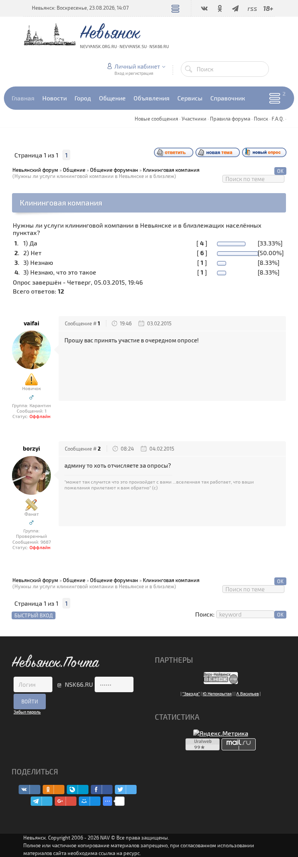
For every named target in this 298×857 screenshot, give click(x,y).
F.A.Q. (278, 119)
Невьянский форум (35, 170)
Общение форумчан (114, 170)
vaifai (31, 323)
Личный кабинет (137, 66)
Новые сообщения (156, 119)
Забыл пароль (27, 711)
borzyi (31, 448)
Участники (194, 119)
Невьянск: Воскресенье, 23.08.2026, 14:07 (80, 8)
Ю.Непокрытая (217, 693)
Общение (74, 170)
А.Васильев (247, 693)
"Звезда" (191, 693)
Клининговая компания (171, 170)
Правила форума (230, 119)
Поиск (261, 119)
